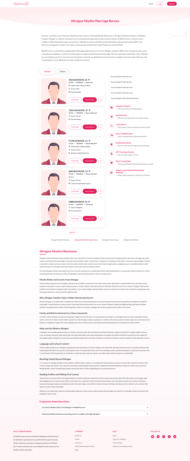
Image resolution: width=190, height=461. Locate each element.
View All (72, 232)
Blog (76, 450)
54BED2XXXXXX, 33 (78, 202)
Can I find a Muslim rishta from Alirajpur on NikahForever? (64, 407)
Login (160, 4)
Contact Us (79, 443)
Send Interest (89, 100)
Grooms (47, 71)
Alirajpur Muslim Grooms (110, 240)
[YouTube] (153, 437)
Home (151, 4)
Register (172, 4)
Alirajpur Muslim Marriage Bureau (86, 240)
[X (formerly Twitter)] (169, 437)
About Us (78, 436)
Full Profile (75, 100)
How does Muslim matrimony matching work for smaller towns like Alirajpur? (71, 414)
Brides (62, 71)
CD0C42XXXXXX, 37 (78, 110)
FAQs (115, 436)
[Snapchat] (175, 437)
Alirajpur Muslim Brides (131, 240)
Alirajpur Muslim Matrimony (60, 240)
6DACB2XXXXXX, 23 (78, 171)
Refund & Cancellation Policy (122, 446)
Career (77, 439)
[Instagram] (158, 437)
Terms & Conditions (119, 439)
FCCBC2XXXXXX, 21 (78, 141)
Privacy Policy (117, 443)
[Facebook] (164, 437)
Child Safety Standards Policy (85, 446)
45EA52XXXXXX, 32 (78, 80)
